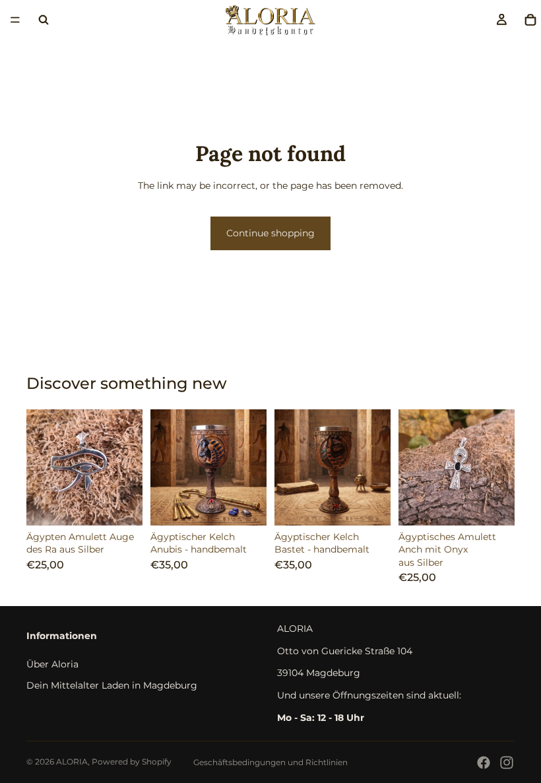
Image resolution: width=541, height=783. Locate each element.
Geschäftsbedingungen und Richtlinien (270, 762)
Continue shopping (270, 233)
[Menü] (15, 20)
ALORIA (72, 761)
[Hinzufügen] (122, 505)
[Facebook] (484, 762)
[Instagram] (507, 762)
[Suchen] (43, 19)
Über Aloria (52, 664)
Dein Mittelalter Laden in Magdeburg (111, 685)
